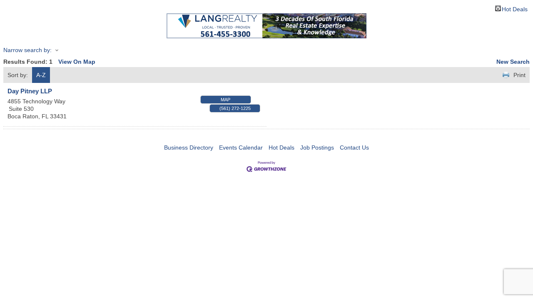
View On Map (76, 61)
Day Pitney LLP (29, 91)
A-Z (41, 75)
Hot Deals (515, 8)
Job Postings (317, 147)
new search (513, 61)
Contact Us (354, 147)
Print (519, 75)
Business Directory (188, 147)
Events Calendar (241, 147)
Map (225, 99)
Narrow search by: (27, 50)
